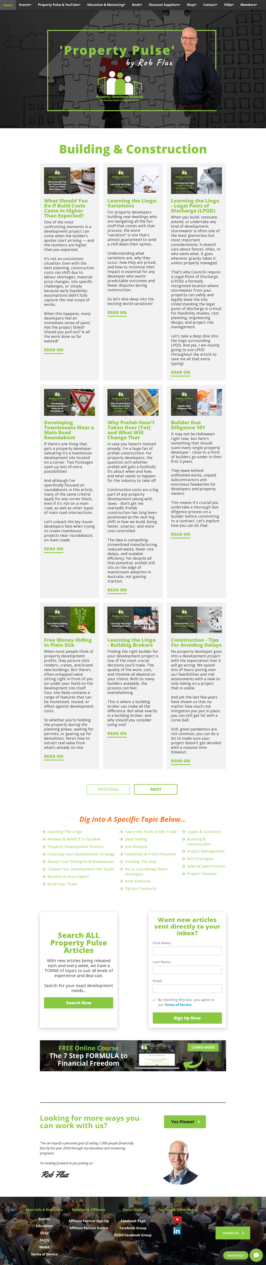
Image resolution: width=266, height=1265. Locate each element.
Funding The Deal (140, 861)
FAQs (228, 4)
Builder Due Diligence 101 (188, 425)
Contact (209, 4)
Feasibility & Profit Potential (151, 854)
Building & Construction (199, 842)
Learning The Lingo (64, 831)
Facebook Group (133, 1228)
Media (44, 1247)
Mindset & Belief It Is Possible (74, 839)
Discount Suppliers (164, 4)
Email (157, 981)
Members (247, 4)
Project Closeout (202, 873)
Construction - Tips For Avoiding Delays (196, 642)
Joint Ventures (137, 881)
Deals (136, 4)
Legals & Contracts (204, 831)
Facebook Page (133, 1221)
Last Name (162, 962)
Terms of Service (178, 1004)
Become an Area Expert (68, 876)
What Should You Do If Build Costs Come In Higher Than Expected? (66, 208)
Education (44, 1226)
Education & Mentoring (105, 4)
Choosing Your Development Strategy (81, 854)
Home (7, 5)
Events (24, 4)
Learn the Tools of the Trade (151, 831)
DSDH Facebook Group (132, 1235)
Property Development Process (75, 846)
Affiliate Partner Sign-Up (89, 1221)
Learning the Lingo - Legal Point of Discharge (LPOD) (195, 205)
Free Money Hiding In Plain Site (68, 642)
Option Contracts (140, 888)
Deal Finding (136, 839)
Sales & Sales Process (206, 866)
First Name (162, 943)
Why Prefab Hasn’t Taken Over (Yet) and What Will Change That (131, 430)
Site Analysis (136, 846)
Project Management (206, 851)
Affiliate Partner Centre (88, 1228)
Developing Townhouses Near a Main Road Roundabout (69, 430)
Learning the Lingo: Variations (132, 203)
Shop (191, 4)
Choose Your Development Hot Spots (80, 868)
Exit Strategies (200, 858)
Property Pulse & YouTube (58, 4)
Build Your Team (62, 883)
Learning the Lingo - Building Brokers (132, 642)
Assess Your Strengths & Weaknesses (81, 861)
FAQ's (44, 1240)
